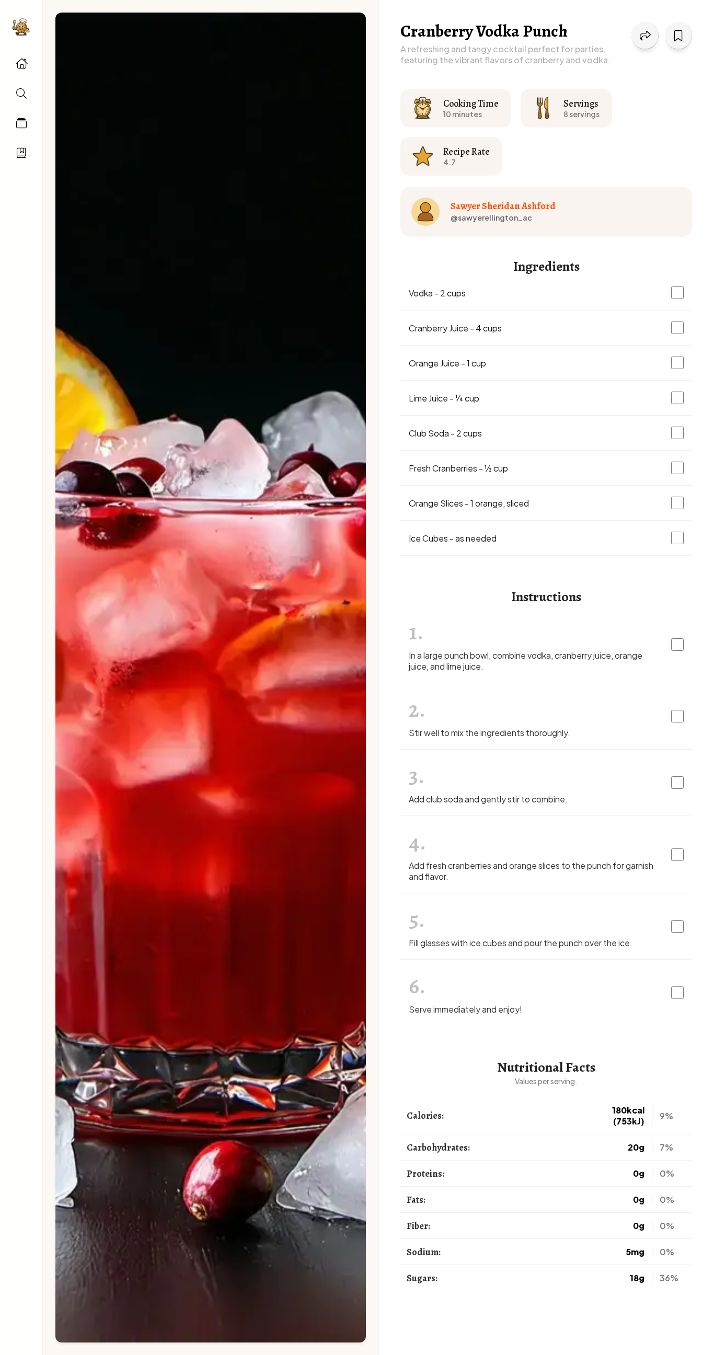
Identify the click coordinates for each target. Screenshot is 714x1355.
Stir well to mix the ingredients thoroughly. (489, 732)
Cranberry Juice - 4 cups (455, 328)
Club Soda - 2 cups (445, 433)
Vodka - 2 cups (437, 293)
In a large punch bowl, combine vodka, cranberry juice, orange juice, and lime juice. (525, 661)
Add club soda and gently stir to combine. (488, 799)
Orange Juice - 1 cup (447, 363)
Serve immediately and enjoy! (465, 1009)
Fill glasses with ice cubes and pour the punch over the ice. (520, 942)
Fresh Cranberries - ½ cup (458, 468)
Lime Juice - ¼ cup (444, 398)
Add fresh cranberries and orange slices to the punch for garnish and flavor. (531, 871)
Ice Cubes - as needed (453, 538)
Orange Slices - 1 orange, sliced (469, 503)
